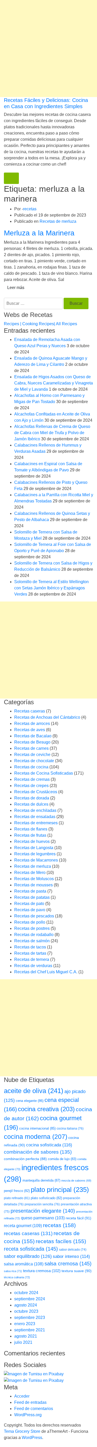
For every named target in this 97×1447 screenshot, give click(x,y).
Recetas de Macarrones (36, 860)
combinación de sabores (38, 1152)
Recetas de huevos (32, 841)
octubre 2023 (26, 1311)
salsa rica (13, 1271)
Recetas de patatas (32, 897)
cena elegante (29, 1101)
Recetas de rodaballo (34, 934)
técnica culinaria (17, 1277)
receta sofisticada (31, 1249)
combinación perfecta (25, 1159)
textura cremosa (42, 1270)
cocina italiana (70, 1128)
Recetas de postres (32, 928)
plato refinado (17, 1198)
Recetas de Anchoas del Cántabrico (47, 717)
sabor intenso (71, 1256)
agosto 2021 (25, 1336)
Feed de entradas (30, 1402)
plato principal (60, 1189)
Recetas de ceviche (32, 754)
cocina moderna (35, 1136)
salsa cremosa (68, 1263)
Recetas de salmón (32, 941)
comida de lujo (62, 1159)
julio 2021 (23, 1342)
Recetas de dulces (31, 804)
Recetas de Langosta (33, 847)
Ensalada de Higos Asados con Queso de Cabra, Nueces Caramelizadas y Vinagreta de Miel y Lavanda (53, 383)
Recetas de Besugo (32, 742)
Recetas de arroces (32, 723)
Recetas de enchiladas (35, 810)
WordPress (32, 1437)
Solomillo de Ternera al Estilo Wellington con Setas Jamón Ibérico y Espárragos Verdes (51, 588)
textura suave (77, 1271)
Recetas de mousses (33, 885)
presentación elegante (43, 1211)
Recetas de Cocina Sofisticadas (43, 773)
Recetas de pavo (29, 910)
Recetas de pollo (29, 922)
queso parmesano (43, 1218)
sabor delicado (72, 1249)
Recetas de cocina (31, 767)
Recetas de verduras (33, 965)
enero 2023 (24, 1324)
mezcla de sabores (76, 1180)
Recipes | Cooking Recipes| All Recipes (40, 324)
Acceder (21, 1396)
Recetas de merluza (58, 221)
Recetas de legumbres (35, 854)
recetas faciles (61, 1241)
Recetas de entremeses (36, 823)
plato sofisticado (46, 1198)
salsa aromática (23, 1264)
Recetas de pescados (34, 916)
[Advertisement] (48, 48)
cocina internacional (37, 1128)
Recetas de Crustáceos (35, 792)
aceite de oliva (33, 1091)
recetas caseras (28, 1233)
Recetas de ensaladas (34, 816)
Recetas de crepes (31, 785)
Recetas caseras (29, 711)
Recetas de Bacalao (32, 736)
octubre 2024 (26, 1292)
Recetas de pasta (30, 891)
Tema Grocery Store (22, 1431)
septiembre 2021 (29, 1330)
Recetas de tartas (30, 953)
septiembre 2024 (29, 1299)
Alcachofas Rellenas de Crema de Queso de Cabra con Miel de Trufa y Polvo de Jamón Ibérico (52, 432)
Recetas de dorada (31, 798)
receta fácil (78, 1218)
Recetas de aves (29, 730)
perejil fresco (17, 1191)
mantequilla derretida (41, 1180)
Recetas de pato (29, 903)
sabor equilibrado (28, 1256)
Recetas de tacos (30, 947)
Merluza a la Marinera (39, 233)
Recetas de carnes (31, 748)
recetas (29, 209)
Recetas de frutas (30, 835)
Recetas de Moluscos (34, 879)
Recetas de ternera (31, 959)
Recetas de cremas (32, 779)
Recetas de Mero (30, 872)
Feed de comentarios (33, 1408)
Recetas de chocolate (34, 761)
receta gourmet (23, 1225)
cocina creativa (46, 1108)
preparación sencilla (42, 1204)
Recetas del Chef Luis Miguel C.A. (45, 972)
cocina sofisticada (49, 1144)
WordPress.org (28, 1415)
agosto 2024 (25, 1305)
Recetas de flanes (30, 829)
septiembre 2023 (29, 1317)
